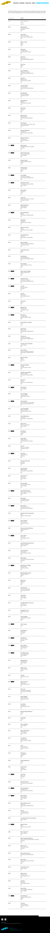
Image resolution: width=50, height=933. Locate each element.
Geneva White (24, 520)
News (33, 3)
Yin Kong (23, 903)
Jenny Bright (23, 175)
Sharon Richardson (25, 730)
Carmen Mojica (24, 616)
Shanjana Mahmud (25, 130)
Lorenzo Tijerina (24, 85)
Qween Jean (23, 423)
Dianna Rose (23, 505)
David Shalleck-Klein (25, 490)
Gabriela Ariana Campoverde (27, 513)
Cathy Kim (23, 49)
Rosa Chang (23, 328)
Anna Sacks (23, 34)
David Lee (23, 379)
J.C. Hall (22, 286)
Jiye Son (22, 293)
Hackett (22, 675)
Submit (39, 3)
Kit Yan (22, 810)
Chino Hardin (24, 766)
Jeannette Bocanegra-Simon (27, 543)
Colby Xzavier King (25, 152)
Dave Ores (23, 64)
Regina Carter (24, 115)
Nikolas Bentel (24, 100)
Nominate (45, 3)
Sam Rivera (23, 431)
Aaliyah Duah (24, 27)
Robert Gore (23, 859)
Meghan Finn (24, 307)
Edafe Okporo (24, 795)
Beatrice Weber (24, 357)
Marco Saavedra (24, 831)
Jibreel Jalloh (23, 190)
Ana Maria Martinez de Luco (27, 602)
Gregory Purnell (24, 278)
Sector (22, 22)
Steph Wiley (23, 438)
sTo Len (22, 446)
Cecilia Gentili (24, 475)
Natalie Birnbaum (25, 205)
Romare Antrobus (25, 227)
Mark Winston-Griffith (26, 565)
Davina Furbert (24, 160)
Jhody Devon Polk (25, 182)
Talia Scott (23, 453)
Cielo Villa (23, 774)
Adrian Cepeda (24, 242)
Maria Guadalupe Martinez (27, 838)
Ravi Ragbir (23, 717)
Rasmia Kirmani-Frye (25, 853)
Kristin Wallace (24, 696)
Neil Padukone (24, 587)
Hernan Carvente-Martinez (27, 528)
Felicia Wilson (24, 645)
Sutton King (23, 888)
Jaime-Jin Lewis (24, 681)
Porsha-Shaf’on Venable (26, 322)
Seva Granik (23, 123)
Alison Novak (24, 350)
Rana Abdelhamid (25, 212)
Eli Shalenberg (24, 167)
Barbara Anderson (25, 137)
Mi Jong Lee (23, 314)
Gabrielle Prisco (24, 660)
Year (9, 21)
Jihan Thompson (24, 550)
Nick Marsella (24, 93)
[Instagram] (3, 919)
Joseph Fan (23, 301)
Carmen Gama (24, 468)
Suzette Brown (24, 895)
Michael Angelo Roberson (26, 711)
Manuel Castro (24, 824)
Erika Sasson (24, 387)
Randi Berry (23, 220)
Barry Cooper (24, 145)
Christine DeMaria (25, 365)
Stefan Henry (24, 873)
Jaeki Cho (23, 78)
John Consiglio (24, 393)
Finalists (28, 3)
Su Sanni (23, 880)
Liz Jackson (23, 704)
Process (16, 3)
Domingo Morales (25, 788)
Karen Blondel (24, 401)
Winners (22, 3)
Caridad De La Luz (25, 610)
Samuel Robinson (25, 235)
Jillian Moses (23, 558)
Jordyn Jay (23, 197)
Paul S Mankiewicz (25, 416)
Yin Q (22, 745)
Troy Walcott (23, 738)
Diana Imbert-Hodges (26, 271)
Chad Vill (23, 56)
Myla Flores (23, 580)
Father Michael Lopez (26, 803)
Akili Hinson (23, 753)
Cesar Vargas (24, 624)
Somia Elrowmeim (25, 867)
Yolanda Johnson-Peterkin (26, 343)
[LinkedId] (6, 919)
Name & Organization (24, 21)
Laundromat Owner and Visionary (28, 818)
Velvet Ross (23, 595)
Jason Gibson (24, 535)
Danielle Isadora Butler (26, 372)
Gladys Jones (24, 667)
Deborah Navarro (24, 781)
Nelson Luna (23, 845)
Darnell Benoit (24, 630)
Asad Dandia (23, 256)
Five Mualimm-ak (25, 652)
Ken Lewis (23, 689)
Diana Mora (23, 498)
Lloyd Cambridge (24, 408)
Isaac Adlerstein (24, 70)
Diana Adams (24, 263)
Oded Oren (23, 108)
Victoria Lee (23, 336)
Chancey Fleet (24, 483)
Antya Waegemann (25, 760)
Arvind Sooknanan (25, 249)
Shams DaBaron (24, 724)
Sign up (2, 923)
